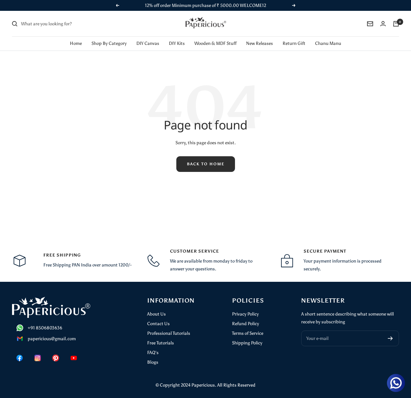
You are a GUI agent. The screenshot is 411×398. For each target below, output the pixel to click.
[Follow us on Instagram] (37, 357)
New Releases (259, 43)
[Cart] (396, 23)
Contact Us (158, 323)
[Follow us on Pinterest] (55, 357)
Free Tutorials (160, 343)
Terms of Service (247, 333)
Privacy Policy (245, 314)
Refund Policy (245, 323)
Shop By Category (109, 43)
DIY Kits (177, 43)
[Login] (383, 23)
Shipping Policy (247, 343)
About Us (156, 314)
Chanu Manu (328, 43)
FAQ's (153, 352)
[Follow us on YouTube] (73, 357)
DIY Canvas (147, 43)
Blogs (152, 362)
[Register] (390, 338)
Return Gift (294, 43)
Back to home (205, 164)
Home (76, 43)
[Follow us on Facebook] (19, 357)
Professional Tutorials (168, 333)
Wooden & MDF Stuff (215, 43)
